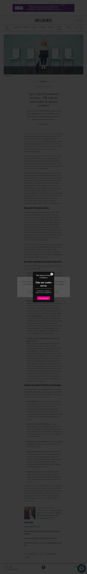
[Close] (51, 274)
